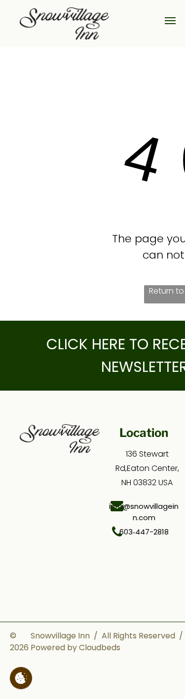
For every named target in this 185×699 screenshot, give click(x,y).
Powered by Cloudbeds (75, 647)
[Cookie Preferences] (21, 678)
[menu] (170, 21)
